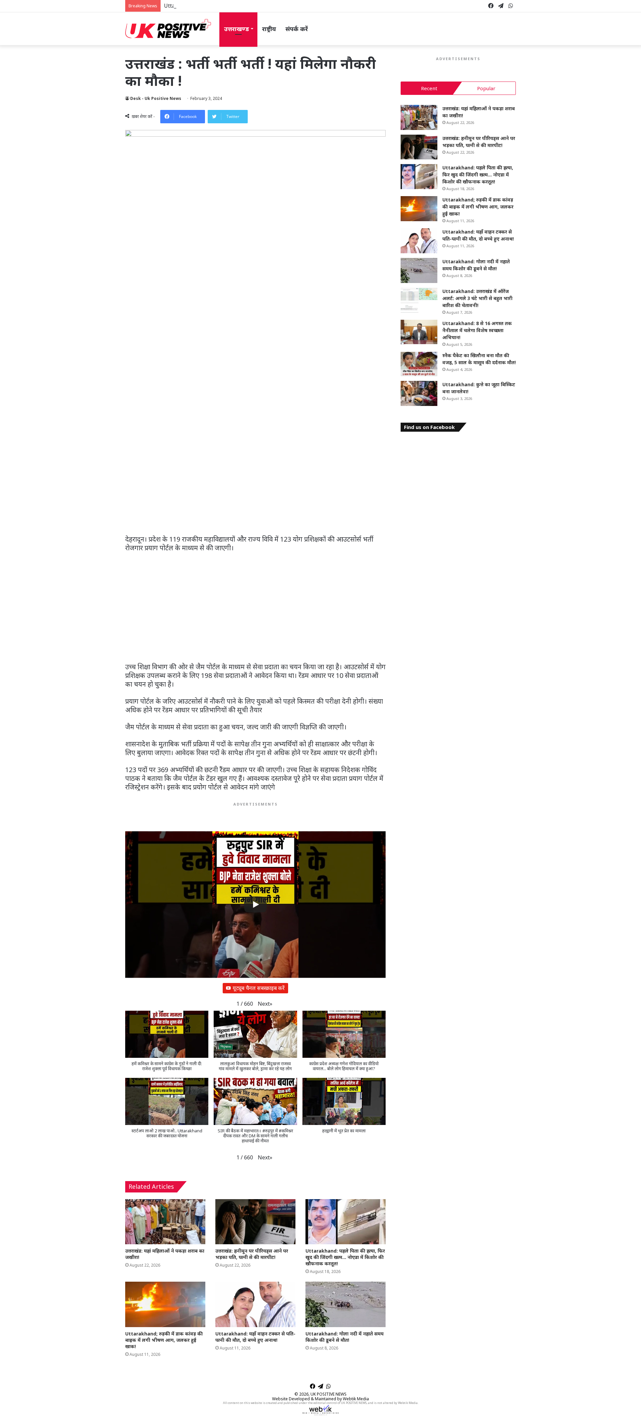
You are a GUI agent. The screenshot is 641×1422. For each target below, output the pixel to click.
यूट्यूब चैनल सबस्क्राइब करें (259, 988)
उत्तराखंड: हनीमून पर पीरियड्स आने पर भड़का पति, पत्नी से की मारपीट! (251, 1254)
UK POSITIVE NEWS (328, 1394)
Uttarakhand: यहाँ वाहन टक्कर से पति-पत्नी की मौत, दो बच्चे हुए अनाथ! (255, 1336)
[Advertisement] (255, 485)
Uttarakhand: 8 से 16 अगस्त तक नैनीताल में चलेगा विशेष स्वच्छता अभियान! (477, 330)
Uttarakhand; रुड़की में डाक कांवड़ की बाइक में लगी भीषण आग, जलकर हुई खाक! (164, 1339)
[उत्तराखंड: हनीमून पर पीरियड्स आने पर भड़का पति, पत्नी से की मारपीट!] (255, 1221)
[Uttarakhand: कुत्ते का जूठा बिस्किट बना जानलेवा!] (419, 393)
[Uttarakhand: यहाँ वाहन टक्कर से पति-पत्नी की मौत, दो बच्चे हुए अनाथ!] (255, 1304)
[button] (265, 1003)
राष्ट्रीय (269, 29)
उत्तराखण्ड (236, 29)
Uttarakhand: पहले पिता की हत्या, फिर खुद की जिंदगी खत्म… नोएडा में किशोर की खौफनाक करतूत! (264, 5)
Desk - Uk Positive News (155, 98)
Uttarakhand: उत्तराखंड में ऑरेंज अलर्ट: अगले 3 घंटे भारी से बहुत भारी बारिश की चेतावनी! (477, 298)
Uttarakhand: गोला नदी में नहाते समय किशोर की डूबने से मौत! (344, 1336)
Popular (486, 88)
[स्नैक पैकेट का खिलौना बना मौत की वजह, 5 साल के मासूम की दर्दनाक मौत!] (419, 364)
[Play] (255, 904)
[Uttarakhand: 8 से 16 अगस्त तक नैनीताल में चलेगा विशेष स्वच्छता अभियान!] (419, 332)
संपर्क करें (296, 29)
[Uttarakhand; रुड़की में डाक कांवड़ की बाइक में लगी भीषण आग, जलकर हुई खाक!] (165, 1304)
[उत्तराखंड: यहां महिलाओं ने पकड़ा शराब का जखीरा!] (165, 1221)
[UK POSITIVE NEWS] (168, 28)
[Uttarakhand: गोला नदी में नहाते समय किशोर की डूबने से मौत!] (345, 1304)
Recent (429, 88)
